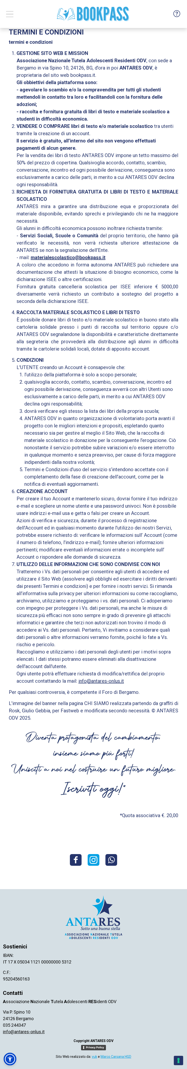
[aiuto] (176, 14)
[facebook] (76, 860)
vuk (94, 1057)
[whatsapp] (111, 860)
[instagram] (93, 860)
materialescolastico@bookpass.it (68, 257)
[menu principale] (10, 14)
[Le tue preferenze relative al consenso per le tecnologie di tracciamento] (178, 1060)
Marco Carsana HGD (116, 1057)
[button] (10, 1059)
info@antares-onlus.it (101, 681)
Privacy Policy (95, 1047)
